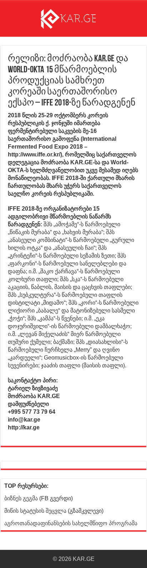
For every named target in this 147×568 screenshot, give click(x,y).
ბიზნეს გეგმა (21, 498)
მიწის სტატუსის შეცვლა (35, 511)
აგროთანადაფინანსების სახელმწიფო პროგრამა (70, 523)
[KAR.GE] (73, 17)
